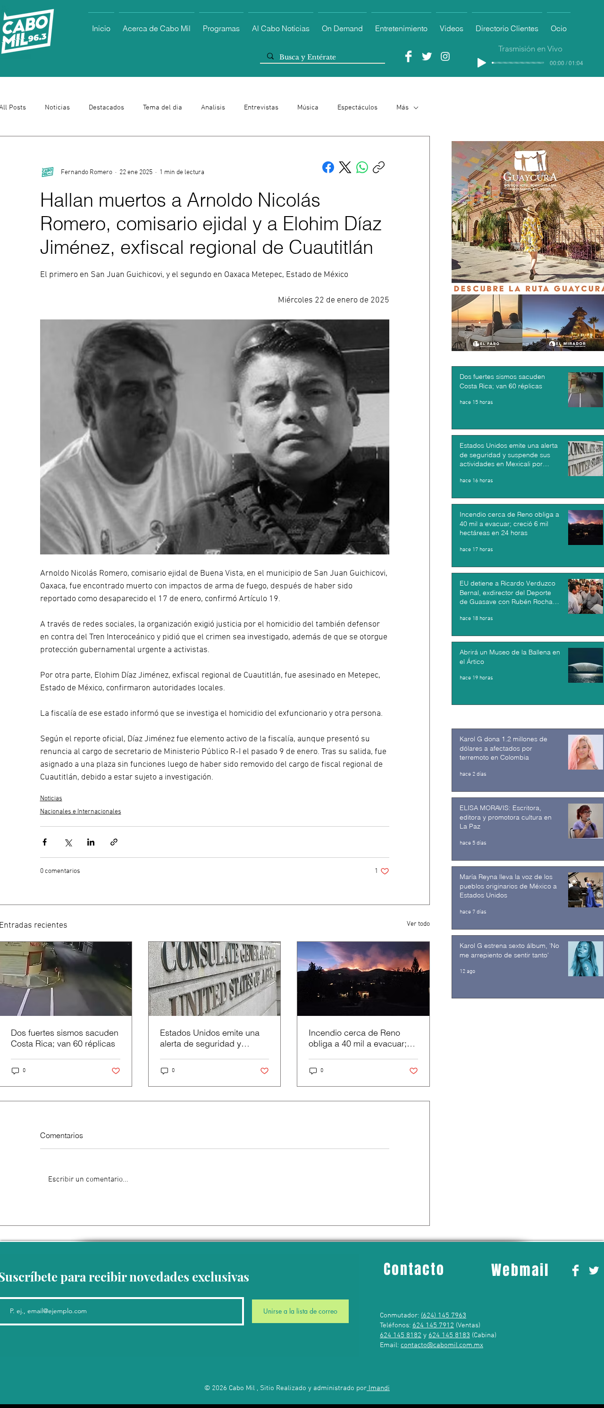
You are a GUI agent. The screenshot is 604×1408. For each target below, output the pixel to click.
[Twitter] (427, 56)
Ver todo (418, 924)
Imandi (378, 1388)
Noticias (57, 107)
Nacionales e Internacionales (80, 812)
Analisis (213, 107)
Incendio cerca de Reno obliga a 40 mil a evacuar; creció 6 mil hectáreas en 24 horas (362, 1038)
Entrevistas (261, 107)
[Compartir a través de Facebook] (44, 842)
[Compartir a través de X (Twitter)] (67, 842)
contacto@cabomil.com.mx (442, 1345)
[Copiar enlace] (379, 167)
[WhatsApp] (362, 167)
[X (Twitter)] (345, 167)
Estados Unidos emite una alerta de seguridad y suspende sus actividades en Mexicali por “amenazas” (213, 1038)
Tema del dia (162, 107)
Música (308, 107)
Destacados (106, 107)
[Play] (482, 62)
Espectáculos (357, 107)
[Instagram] (445, 56)
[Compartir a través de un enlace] (113, 842)
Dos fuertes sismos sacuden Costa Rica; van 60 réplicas (64, 1038)
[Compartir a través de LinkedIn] (90, 842)
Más (402, 107)
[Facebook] (408, 56)
